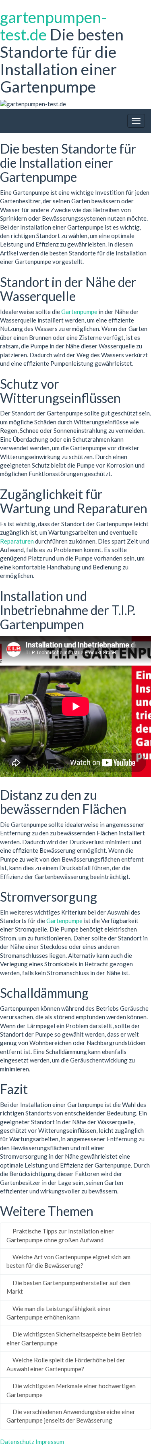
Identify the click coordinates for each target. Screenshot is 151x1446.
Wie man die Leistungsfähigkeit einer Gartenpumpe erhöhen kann (58, 1313)
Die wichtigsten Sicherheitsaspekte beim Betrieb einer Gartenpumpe (74, 1338)
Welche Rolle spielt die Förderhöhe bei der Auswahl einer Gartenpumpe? (65, 1364)
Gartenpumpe (79, 311)
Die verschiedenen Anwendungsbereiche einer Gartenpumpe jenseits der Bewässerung (70, 1416)
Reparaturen (17, 541)
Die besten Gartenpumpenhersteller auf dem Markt (68, 1287)
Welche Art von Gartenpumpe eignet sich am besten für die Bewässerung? (68, 1261)
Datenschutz (17, 1441)
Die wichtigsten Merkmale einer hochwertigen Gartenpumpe (71, 1390)
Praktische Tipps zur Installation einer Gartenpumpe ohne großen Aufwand (60, 1235)
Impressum (49, 1441)
